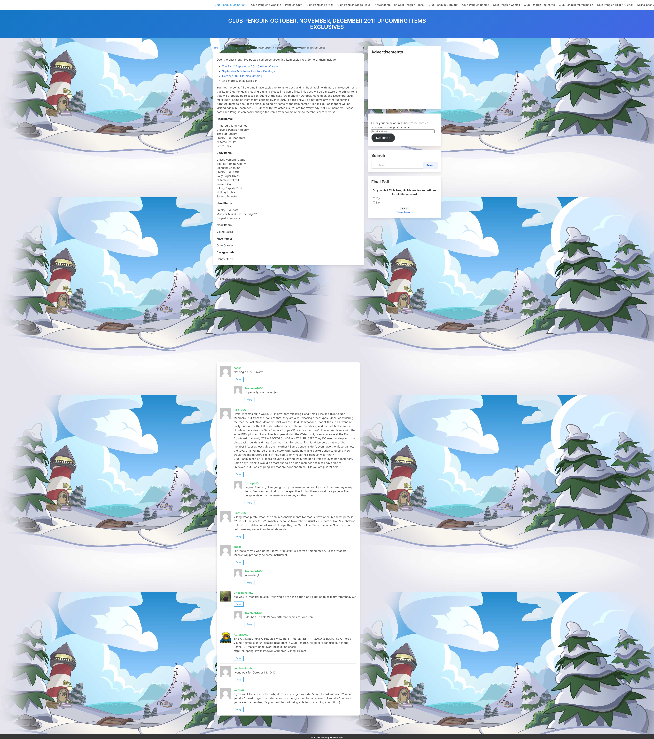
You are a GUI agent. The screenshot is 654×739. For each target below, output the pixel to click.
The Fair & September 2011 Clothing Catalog (250, 66)
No (378, 202)
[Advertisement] (404, 82)
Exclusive (242, 47)
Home (215, 47)
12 (363, 47)
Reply (238, 379)
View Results (404, 212)
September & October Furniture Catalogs (248, 71)
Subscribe (383, 138)
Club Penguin (228, 47)
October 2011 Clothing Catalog (242, 76)
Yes (378, 198)
